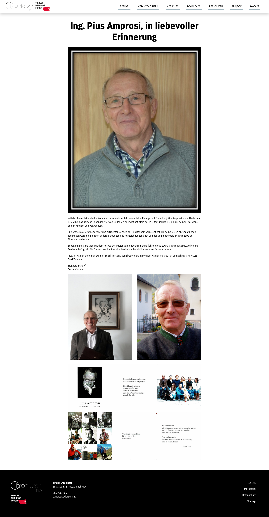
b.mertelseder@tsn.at (64, 497)
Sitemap (251, 501)
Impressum (250, 489)
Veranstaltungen (148, 6)
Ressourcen (216, 6)
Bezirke (124, 6)
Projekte (237, 6)
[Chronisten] (26, 486)
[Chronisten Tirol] (19, 6)
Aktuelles (172, 6)
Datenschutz (249, 495)
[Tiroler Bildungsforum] (42, 6)
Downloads (193, 6)
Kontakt (254, 6)
